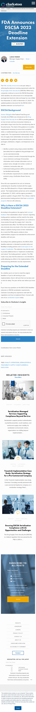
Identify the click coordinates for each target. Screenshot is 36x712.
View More (18, 377)
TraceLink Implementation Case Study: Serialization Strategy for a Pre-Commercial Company (18, 473)
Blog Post (19, 44)
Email (27, 59)
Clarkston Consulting (11, 5)
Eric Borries (16, 73)
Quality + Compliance (18, 466)
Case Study (13, 464)
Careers (18, 629)
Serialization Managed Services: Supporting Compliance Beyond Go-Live (18, 413)
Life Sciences (6, 313)
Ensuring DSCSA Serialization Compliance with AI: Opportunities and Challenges (18, 527)
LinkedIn (12, 61)
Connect (18, 653)
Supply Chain (26, 404)
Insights (8, 8)
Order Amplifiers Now (18, 643)
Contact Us (18, 636)
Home (3, 8)
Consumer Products (8, 316)
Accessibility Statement (18, 646)
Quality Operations (12, 362)
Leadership (18, 626)
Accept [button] (18, 708)
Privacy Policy (18, 633)
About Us (18, 640)
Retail (4, 318)
